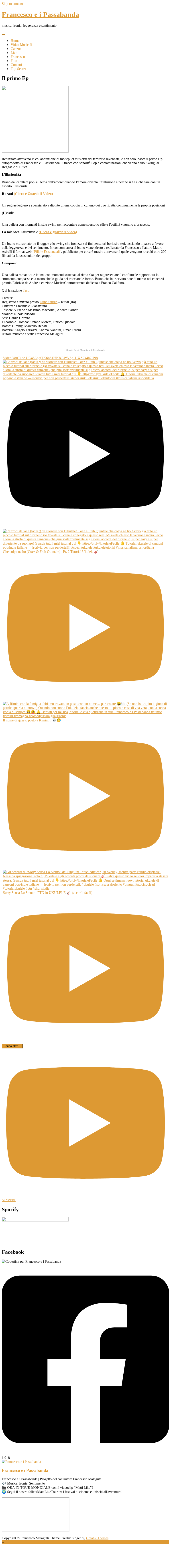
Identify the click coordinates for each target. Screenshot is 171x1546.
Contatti (16, 65)
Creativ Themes (97, 1538)
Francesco (18, 57)
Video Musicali (21, 45)
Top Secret (18, 69)
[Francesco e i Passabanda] (21, 1462)
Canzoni (16, 49)
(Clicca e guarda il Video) (58, 232)
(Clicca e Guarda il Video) (33, 194)
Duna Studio (48, 302)
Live (14, 53)
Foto (14, 61)
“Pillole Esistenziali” (47, 251)
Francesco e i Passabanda (40, 14)
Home (15, 41)
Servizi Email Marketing (78, 350)
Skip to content (12, 4)
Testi (26, 290)
